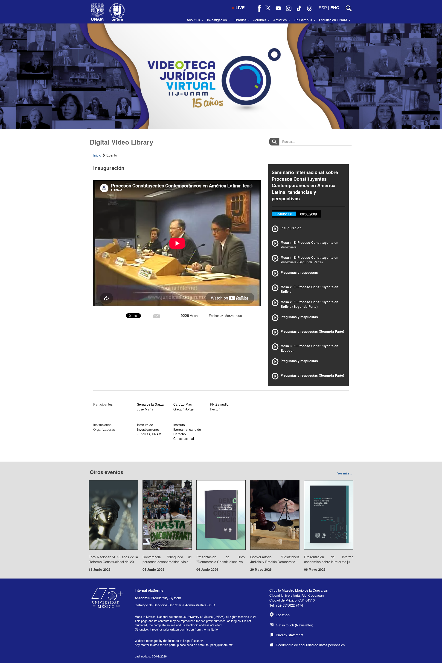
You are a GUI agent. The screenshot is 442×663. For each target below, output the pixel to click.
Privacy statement (289, 634)
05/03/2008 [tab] (284, 213)
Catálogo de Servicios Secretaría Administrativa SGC (175, 604)
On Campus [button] (303, 19)
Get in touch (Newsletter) (294, 624)
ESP (323, 7)
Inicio (97, 155)
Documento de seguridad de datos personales (310, 644)
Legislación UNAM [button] (333, 19)
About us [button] (194, 19)
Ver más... (344, 473)
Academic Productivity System (158, 597)
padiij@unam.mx (221, 645)
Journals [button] (260, 19)
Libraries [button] (240, 19)
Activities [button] (280, 19)
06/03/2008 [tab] (308, 214)
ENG (334, 8)
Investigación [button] (217, 19)
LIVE (240, 8)
